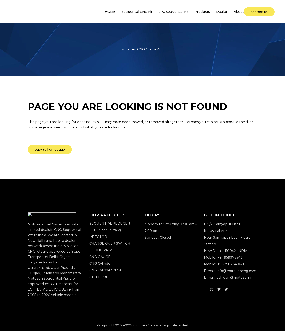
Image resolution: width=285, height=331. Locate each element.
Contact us (259, 12)
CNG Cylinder (100, 264)
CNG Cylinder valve (105, 270)
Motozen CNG (133, 49)
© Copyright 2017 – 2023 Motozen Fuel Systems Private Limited (142, 325)
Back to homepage (50, 149)
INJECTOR (98, 237)
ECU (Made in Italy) (105, 230)
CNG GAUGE (100, 257)
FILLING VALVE (101, 250)
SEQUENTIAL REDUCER (109, 223)
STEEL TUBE (100, 277)
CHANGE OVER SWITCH (109, 243)
